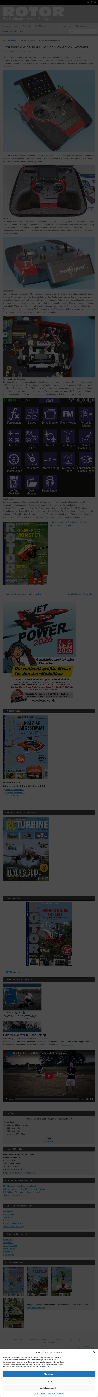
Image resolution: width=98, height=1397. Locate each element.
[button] (94, 1352)
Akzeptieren (49, 1374)
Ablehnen (49, 1381)
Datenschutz (51, 1394)
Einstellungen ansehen (49, 1388)
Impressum (60, 1394)
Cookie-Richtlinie (40, 1394)
